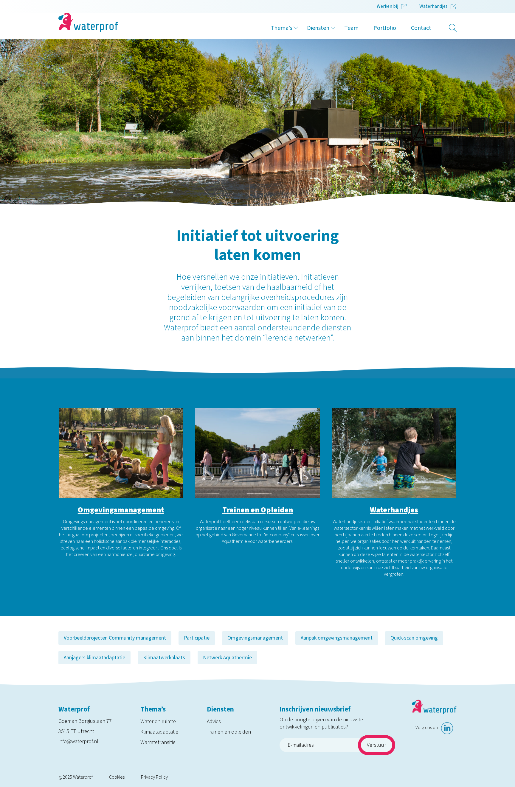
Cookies (117, 777)
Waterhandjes (433, 6)
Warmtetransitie (158, 742)
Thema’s (281, 28)
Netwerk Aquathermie (227, 657)
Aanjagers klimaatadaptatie (94, 657)
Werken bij (387, 6)
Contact (421, 28)
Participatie (197, 638)
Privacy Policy (154, 777)
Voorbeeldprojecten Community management (115, 638)
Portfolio (384, 28)
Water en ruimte (158, 721)
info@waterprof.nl (78, 741)
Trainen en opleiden (229, 732)
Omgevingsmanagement (121, 510)
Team (351, 28)
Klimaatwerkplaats (164, 657)
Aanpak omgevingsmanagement (337, 638)
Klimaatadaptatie (159, 732)
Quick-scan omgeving (414, 638)
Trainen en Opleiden (257, 510)
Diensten (318, 28)
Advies (214, 721)
